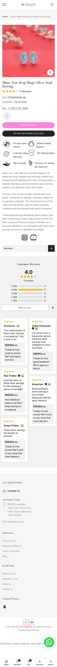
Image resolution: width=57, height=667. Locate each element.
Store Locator (9, 573)
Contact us (7, 589)
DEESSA (35, 630)
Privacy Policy (9, 540)
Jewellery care (9, 578)
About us (6, 584)
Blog (4, 556)
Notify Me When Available (29, 133)
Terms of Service (11, 551)
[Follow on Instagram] (25, 237)
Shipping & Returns (11, 546)
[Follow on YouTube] (33, 237)
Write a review (24, 307)
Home (5, 17)
